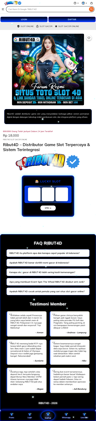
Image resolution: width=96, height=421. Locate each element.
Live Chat (84, 418)
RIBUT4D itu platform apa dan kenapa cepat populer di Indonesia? (44, 253)
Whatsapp (66, 418)
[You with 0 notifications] (84, 3)
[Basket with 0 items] (91, 3)
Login (30, 418)
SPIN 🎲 (48, 208)
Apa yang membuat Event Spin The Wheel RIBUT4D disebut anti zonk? (47, 281)
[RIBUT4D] (13, 5)
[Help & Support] (76, 3)
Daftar (48, 418)
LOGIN (24, 19)
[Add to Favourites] (89, 37)
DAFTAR (72, 19)
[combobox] (47, 9)
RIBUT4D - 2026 (48, 403)
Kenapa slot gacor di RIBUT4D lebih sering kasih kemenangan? (42, 272)
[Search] (91, 9)
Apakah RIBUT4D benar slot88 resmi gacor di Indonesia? (39, 262)
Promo (11, 418)
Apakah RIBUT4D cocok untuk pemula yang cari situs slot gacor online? (47, 291)
